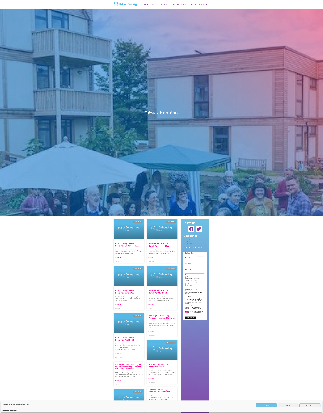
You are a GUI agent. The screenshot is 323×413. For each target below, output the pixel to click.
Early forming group (191, 280)
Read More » (118, 257)
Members (202, 4)
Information (164, 4)
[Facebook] (191, 229)
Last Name (188, 269)
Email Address (189, 258)
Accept (266, 405)
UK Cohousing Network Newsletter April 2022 (125, 339)
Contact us (192, 4)
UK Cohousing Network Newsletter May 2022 (158, 292)
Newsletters (190, 244)
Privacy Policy (6, 410)
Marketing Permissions (191, 289)
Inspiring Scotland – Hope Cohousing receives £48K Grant (162, 317)
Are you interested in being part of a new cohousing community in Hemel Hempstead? (128, 366)
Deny (288, 405)
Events (189, 240)
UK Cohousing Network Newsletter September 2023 (127, 245)
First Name (188, 263)
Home (146, 4)
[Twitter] (199, 229)
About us (154, 4)
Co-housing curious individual (194, 278)
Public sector (189, 285)
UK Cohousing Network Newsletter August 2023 (158, 245)
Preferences (310, 405)
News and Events (178, 4)
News (188, 242)
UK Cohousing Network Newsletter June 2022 (125, 292)
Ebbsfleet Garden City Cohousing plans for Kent (159, 391)
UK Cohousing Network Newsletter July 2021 (158, 366)
